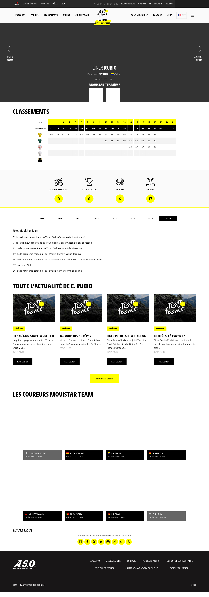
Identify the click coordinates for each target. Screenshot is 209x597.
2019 (42, 218)
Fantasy (157, 15)
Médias (55, 3)
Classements (51, 15)
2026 (168, 218)
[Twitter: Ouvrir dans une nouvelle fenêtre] (98, 3)
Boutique (169, 3)
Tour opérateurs (128, 3)
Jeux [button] (63, 3)
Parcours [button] (20, 15)
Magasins (158, 3)
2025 (150, 218)
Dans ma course (139, 15)
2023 (114, 218)
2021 (78, 218)
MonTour (142, 3)
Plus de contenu (104, 378)
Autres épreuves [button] (30, 3)
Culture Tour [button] (82, 15)
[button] (181, 15)
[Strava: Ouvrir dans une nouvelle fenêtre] (114, 3)
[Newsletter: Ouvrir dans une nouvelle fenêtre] (117, 3)
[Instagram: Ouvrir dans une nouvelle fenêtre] (101, 3)
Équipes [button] (35, 15)
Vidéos (66, 15)
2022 (96, 218)
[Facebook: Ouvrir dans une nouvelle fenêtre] (95, 3)
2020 (60, 218)
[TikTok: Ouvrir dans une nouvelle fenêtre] (111, 3)
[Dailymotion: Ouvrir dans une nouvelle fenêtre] (107, 3)
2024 (132, 218)
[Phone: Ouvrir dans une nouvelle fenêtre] (104, 3)
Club (169, 15)
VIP (150, 3)
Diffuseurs (45, 3)
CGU (15, 585)
